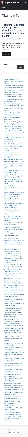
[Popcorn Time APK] (2, 2)
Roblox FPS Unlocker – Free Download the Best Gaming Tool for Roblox (13, 229)
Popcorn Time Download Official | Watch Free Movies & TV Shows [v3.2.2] (14, 354)
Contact (21, 430)
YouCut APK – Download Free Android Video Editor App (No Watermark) (12, 218)
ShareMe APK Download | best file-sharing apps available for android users (13, 260)
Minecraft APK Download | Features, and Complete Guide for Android (14, 81)
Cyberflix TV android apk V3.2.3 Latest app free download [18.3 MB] (13, 365)
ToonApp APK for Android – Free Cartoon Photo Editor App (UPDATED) (13, 148)
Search (6, 64)
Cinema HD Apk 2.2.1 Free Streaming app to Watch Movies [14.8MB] (13, 338)
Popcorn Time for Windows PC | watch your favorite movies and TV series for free (14, 133)
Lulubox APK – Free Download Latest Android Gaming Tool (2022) (12, 212)
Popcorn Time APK (13, 2)
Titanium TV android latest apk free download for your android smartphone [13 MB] (13, 30)
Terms (15, 430)
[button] (26, 2)
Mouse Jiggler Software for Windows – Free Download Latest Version (13, 188)
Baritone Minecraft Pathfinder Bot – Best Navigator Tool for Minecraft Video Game (14, 205)
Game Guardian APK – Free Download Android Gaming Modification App (12, 199)
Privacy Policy (8, 430)
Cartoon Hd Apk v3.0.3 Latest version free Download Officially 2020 (13, 418)
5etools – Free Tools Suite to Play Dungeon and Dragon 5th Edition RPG (13, 166)
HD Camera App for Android (12, 278)
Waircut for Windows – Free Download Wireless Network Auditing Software (12, 155)
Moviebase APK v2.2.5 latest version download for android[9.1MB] (12, 403)
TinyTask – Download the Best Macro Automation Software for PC (13, 245)
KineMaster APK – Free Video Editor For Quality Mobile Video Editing (13, 181)
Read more (6, 54)
